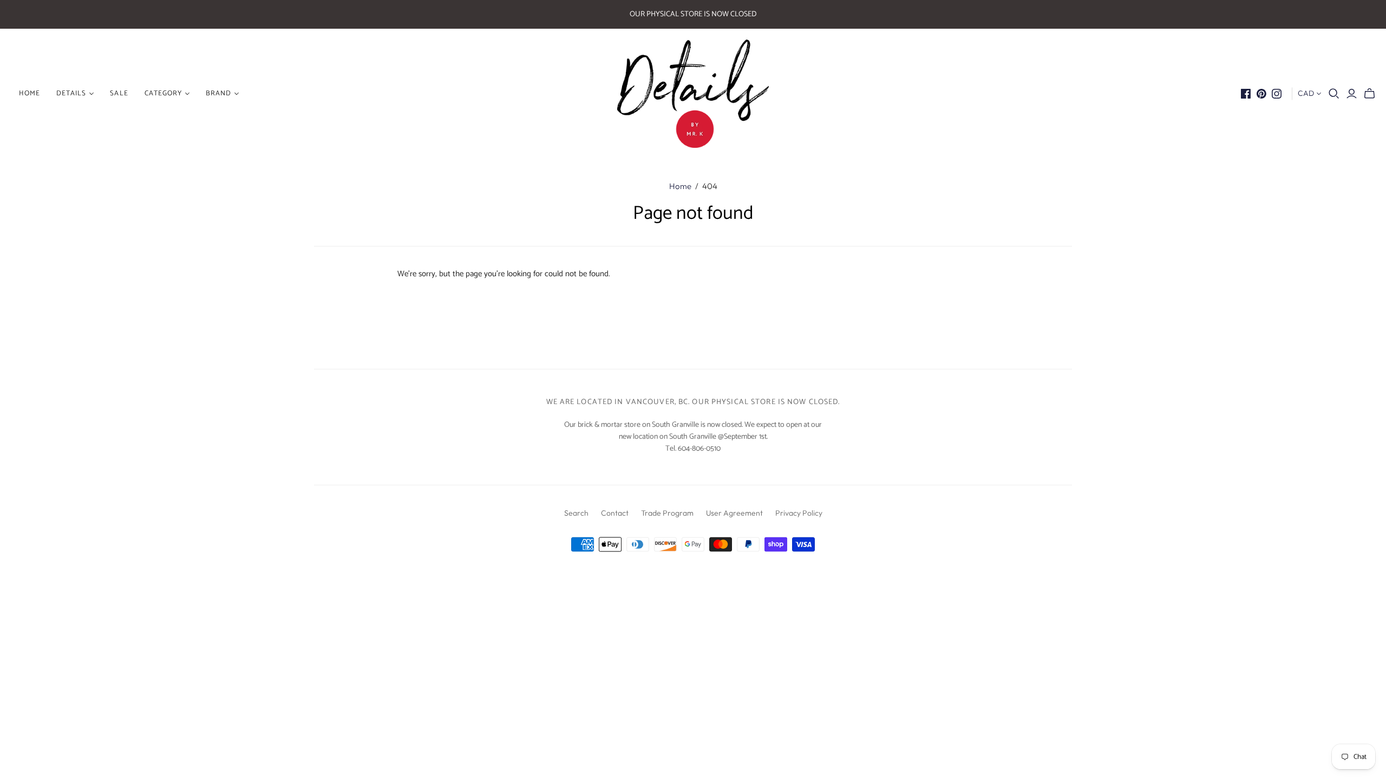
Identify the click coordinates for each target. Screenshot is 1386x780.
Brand (218, 93)
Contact (615, 513)
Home (680, 186)
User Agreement (734, 513)
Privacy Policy (798, 513)
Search (576, 513)
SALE (119, 93)
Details (71, 93)
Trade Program (667, 513)
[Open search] (1334, 93)
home (29, 93)
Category (163, 93)
